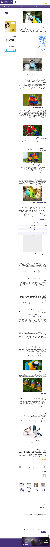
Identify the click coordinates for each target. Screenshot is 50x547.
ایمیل (36, 524)
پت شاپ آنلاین (21, 88)
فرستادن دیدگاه (44, 531)
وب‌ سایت (26, 524)
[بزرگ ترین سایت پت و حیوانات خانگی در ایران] (45, 3)
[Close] (48, 536)
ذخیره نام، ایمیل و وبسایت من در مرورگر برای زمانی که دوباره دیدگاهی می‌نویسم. (34, 529)
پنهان (42, 34)
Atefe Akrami (42, 462)
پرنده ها (32, 462)
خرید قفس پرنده (40, 504)
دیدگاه (45, 516)
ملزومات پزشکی (29, 495)
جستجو (6, 13)
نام (45, 524)
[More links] (18, 2)
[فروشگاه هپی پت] (10, 26)
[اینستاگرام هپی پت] (10, 40)
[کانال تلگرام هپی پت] (10, 50)
